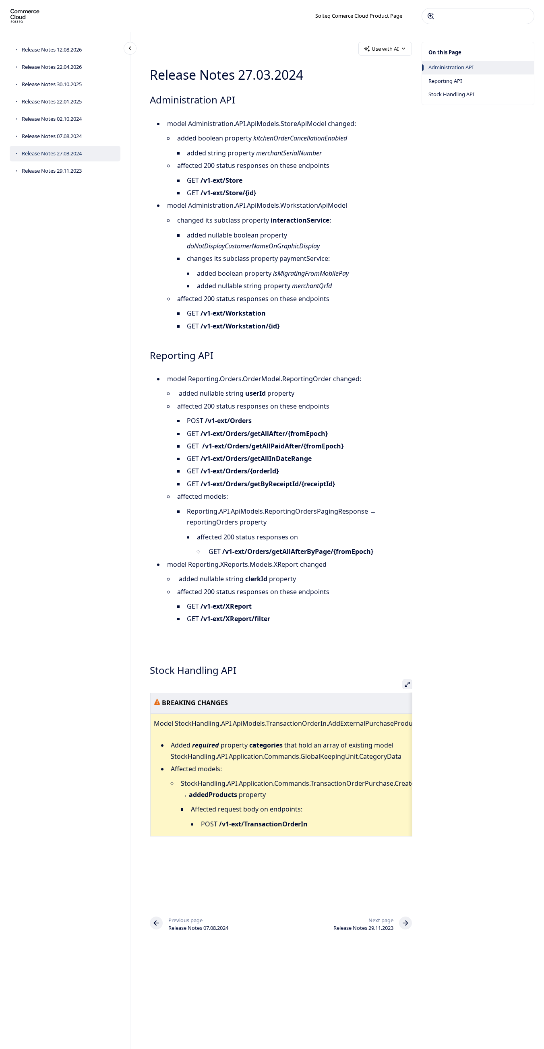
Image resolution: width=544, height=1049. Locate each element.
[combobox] (478, 16)
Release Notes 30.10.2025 (52, 84)
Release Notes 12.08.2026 (52, 49)
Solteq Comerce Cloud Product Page (358, 15)
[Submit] (430, 16)
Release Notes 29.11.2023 (52, 170)
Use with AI (385, 48)
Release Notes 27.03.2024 (52, 153)
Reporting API (445, 81)
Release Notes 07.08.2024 (52, 136)
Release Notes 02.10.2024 (52, 118)
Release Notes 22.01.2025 (52, 101)
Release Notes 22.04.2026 (52, 66)
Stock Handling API (451, 94)
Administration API (451, 67)
